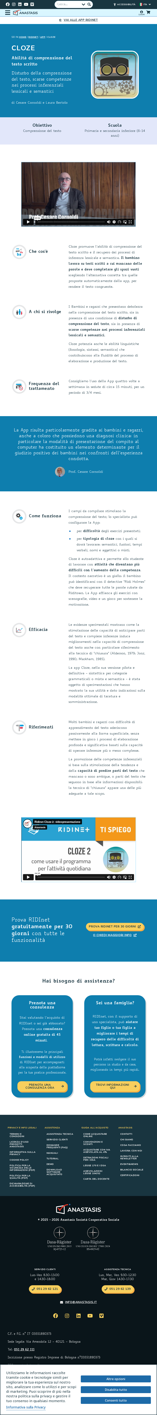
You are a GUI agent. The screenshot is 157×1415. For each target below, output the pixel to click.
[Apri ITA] (149, 4)
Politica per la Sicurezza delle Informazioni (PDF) (22, 1168)
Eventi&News (129, 1164)
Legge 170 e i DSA (94, 1165)
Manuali (52, 1153)
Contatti (126, 1134)
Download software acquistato (54, 1172)
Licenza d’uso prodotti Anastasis (19, 1144)
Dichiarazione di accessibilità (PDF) (22, 1184)
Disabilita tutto (116, 1390)
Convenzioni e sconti (93, 1143)
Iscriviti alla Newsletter (129, 1157)
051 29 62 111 (24, 1349)
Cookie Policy (19, 1159)
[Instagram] (14, 4)
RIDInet (33, 37)
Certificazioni (129, 1175)
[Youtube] (26, 4)
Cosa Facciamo (130, 1145)
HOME (22, 37)
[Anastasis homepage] (25, 12)
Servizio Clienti (57, 1139)
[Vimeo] (32, 4)
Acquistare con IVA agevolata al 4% (96, 1151)
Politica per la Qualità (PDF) (20, 1176)
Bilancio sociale (132, 1169)
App (42, 37)
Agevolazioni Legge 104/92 (92, 1172)
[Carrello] (148, 12)
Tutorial (53, 1158)
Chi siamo (126, 1139)
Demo (50, 1164)
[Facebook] (8, 4)
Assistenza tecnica (60, 1134)
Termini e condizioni (17, 1135)
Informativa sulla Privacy (22, 1153)
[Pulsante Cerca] (89, 4)
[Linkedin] (20, 4)
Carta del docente (96, 1178)
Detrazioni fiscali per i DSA (95, 1158)
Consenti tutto (116, 1400)
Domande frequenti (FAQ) (57, 1146)
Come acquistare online (95, 1135)
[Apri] (8, 12)
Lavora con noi (131, 1150)
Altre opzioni (115, 1379)
